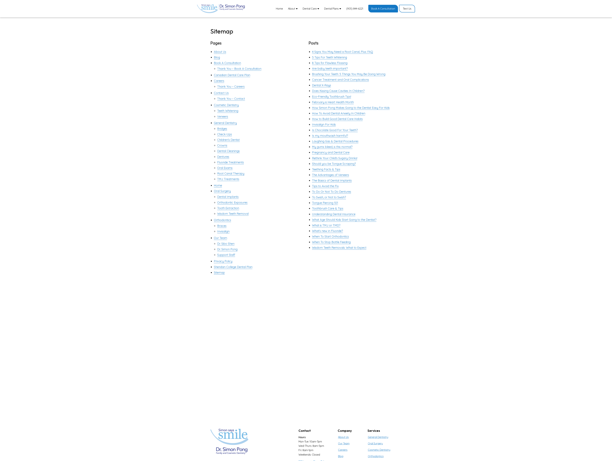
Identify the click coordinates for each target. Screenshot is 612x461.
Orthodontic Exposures (232, 202)
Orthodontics (222, 220)
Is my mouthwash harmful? (330, 136)
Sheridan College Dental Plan (233, 267)
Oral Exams (225, 168)
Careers (219, 81)
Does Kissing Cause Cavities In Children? (338, 91)
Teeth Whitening (227, 111)
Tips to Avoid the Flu (325, 186)
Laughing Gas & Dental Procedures (335, 141)
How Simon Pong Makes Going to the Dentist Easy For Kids (351, 108)
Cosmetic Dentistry (226, 105)
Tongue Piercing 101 (325, 203)
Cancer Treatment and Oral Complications (340, 80)
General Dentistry (225, 123)
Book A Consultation (227, 63)
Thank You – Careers (231, 86)
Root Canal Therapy (230, 173)
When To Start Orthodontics (330, 236)
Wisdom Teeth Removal (233, 214)
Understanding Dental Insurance (333, 214)
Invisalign (223, 231)
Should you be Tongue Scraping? (334, 164)
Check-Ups (224, 134)
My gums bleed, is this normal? (332, 147)
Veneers (222, 116)
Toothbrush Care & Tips (327, 208)
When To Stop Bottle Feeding (331, 242)
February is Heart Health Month (333, 102)
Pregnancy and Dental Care (331, 152)
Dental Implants (228, 197)
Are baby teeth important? (330, 68)
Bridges (222, 128)
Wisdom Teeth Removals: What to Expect (339, 247)
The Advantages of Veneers (330, 175)
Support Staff (226, 255)
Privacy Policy (223, 261)
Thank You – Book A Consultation (239, 69)
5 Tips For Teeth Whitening (329, 57)
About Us (220, 52)
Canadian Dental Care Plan (232, 75)
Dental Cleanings (228, 151)
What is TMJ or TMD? (326, 225)
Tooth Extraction (228, 208)
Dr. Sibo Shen (225, 243)
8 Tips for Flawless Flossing (329, 63)
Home (218, 185)
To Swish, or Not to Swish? (329, 197)
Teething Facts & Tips (326, 169)
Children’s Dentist (228, 140)
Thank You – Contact (231, 98)
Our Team (220, 238)
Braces (221, 226)
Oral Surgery (222, 191)
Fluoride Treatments (230, 162)
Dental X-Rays (321, 85)
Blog (217, 57)
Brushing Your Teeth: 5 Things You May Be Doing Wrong (348, 74)
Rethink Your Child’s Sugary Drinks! (334, 158)
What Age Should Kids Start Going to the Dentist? (344, 220)
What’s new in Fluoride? (327, 231)
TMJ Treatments (228, 179)
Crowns (222, 145)
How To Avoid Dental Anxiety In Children (338, 113)
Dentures (223, 157)
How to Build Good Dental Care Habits (337, 119)
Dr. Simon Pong (227, 249)
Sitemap (219, 272)
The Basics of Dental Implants (332, 180)
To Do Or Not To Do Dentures (331, 191)
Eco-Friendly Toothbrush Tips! (331, 96)
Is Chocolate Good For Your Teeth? (335, 130)
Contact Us (221, 93)
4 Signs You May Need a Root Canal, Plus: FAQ (342, 52)
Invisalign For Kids (324, 124)
